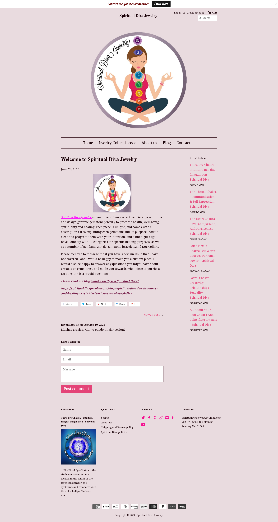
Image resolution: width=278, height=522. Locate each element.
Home (88, 143)
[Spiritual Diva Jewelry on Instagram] (167, 418)
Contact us (185, 143)
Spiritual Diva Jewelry (150, 515)
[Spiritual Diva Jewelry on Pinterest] (155, 418)
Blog (167, 143)
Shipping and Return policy (117, 427)
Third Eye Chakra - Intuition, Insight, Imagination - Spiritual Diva (78, 421)
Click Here (161, 4)
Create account (195, 12)
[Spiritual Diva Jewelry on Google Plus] (161, 418)
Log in (177, 12)
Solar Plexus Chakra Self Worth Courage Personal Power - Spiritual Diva (203, 255)
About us (149, 143)
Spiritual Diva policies (114, 432)
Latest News (67, 409)
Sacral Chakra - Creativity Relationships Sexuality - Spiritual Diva (200, 287)
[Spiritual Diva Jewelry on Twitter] (143, 418)
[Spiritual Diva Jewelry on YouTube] (143, 425)
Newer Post (152, 314)
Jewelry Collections (116, 143)
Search (105, 417)
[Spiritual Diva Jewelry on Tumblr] (173, 418)
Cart (214, 12)
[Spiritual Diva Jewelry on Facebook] (149, 418)
